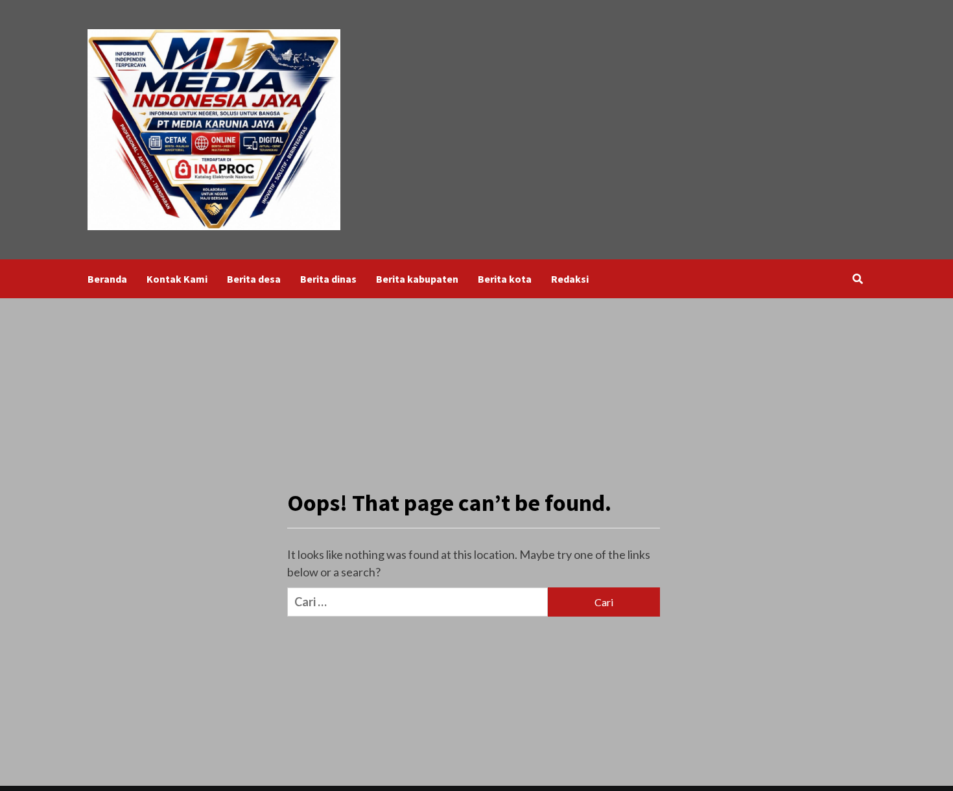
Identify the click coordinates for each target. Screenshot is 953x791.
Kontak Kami (177, 278)
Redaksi (570, 278)
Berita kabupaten (417, 278)
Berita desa (254, 278)
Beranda (107, 278)
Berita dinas (328, 278)
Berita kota (505, 278)
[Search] (857, 278)
